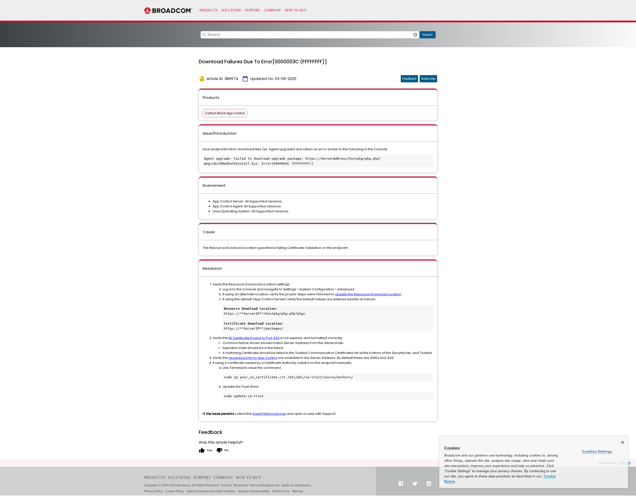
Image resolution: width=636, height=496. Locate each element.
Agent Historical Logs (269, 413)
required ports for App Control (253, 357)
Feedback (409, 78)
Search (427, 35)
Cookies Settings (597, 451)
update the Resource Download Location (368, 294)
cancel (415, 34)
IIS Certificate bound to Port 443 (254, 338)
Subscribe (428, 78)
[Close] (622, 442)
